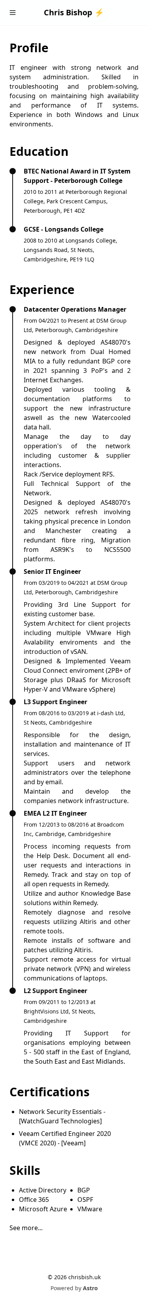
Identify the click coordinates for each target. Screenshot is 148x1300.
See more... (26, 1227)
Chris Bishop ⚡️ (74, 12)
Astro (90, 1288)
